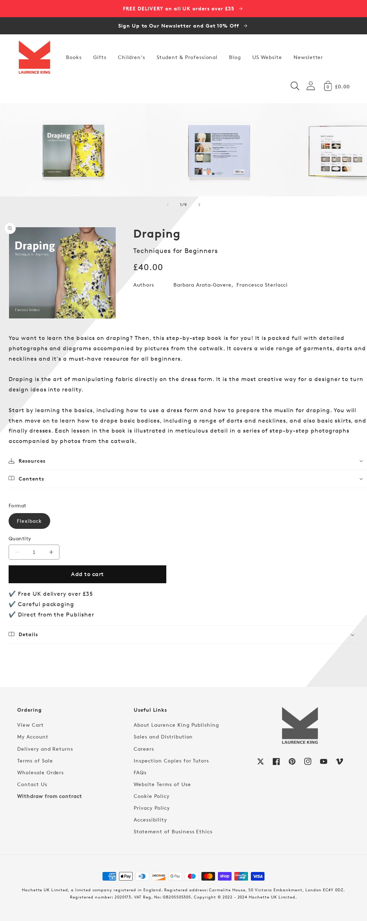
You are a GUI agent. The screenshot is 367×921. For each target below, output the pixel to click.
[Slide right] (199, 205)
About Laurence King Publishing (176, 725)
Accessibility (150, 820)
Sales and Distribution (163, 737)
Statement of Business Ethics (173, 831)
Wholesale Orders (40, 772)
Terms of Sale (35, 760)
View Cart (30, 725)
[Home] (34, 57)
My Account (32, 737)
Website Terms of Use (162, 784)
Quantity (20, 538)
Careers (144, 749)
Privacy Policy (152, 808)
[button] (295, 86)
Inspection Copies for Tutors (171, 760)
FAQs (140, 772)
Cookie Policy (151, 796)
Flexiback (29, 521)
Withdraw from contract (49, 796)
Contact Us (32, 784)
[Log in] (310, 85)
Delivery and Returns (45, 749)
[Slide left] (168, 205)
